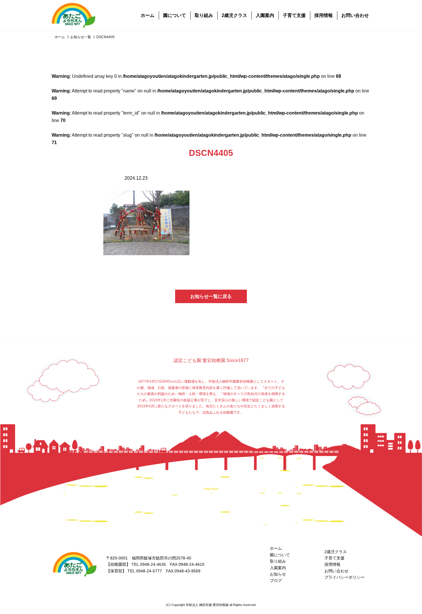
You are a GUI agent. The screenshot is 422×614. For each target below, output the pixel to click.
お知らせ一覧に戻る (211, 296)
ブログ (276, 580)
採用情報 (323, 15)
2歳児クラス (234, 15)
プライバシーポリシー (344, 577)
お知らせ (278, 574)
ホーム (147, 15)
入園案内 (265, 15)
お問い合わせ (355, 15)
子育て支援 (294, 15)
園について (174, 15)
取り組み (204, 15)
